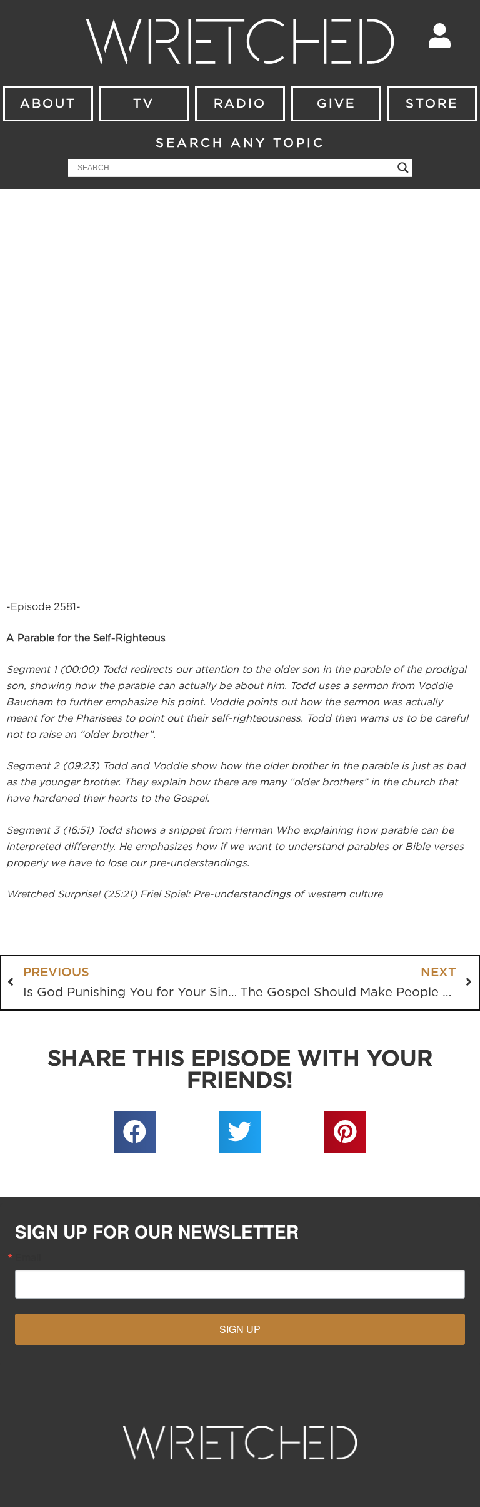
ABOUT (48, 104)
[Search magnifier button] (403, 167)
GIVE (336, 104)
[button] (135, 1132)
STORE (432, 104)
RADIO (240, 104)
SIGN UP (240, 1329)
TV (143, 104)
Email (28, 1257)
